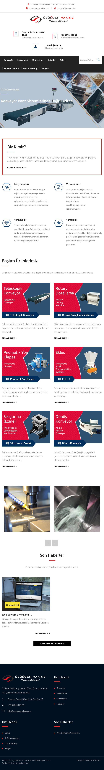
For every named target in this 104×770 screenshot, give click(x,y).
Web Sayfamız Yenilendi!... (17, 614)
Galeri (62, 60)
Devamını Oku (8, 338)
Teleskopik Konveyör (22, 315)
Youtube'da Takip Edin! (67, 8)
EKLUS (66, 379)
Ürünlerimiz (37, 60)
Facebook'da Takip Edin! (39, 8)
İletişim (45, 68)
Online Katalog (30, 68)
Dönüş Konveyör (71, 443)
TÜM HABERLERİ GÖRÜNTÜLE (52, 643)
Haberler (52, 60)
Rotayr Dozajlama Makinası (78, 315)
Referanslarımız (11, 68)
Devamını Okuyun (15, 168)
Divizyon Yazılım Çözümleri (88, 760)
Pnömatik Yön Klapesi (22, 379)
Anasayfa (8, 60)
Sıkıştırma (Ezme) (20, 443)
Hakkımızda (22, 60)
